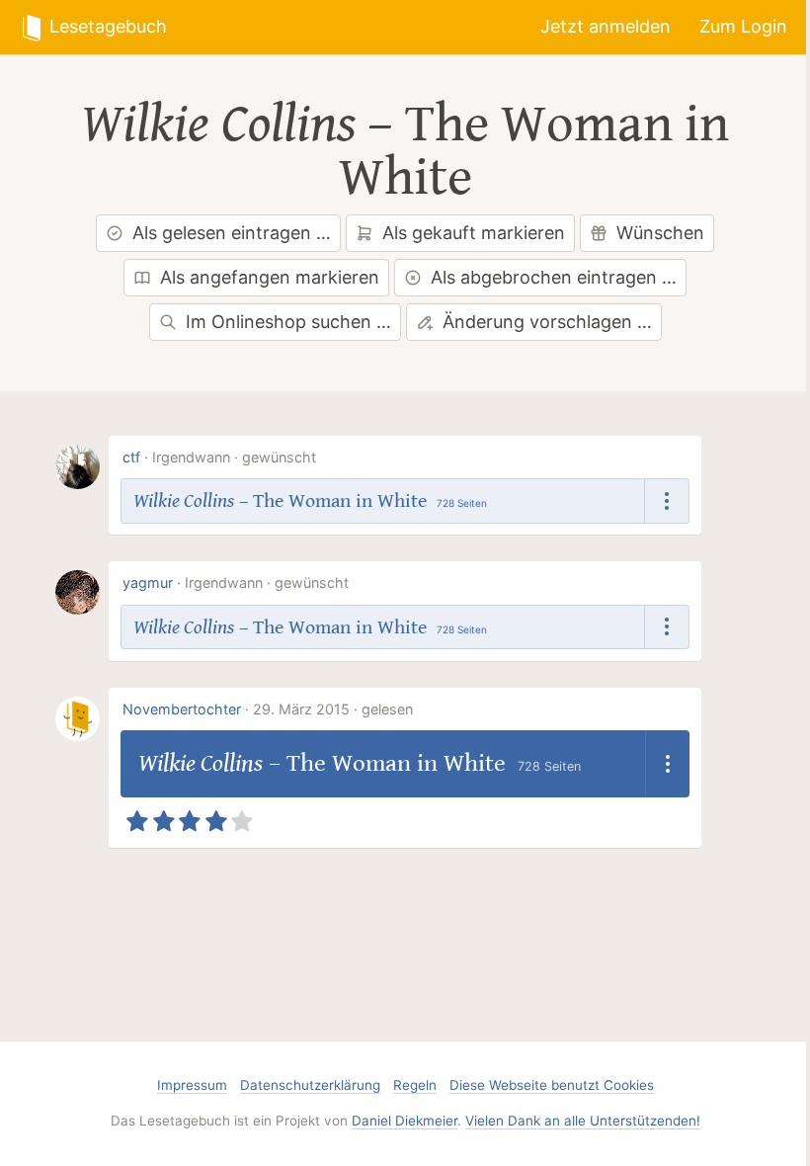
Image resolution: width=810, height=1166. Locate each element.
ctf (131, 457)
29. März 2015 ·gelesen (333, 709)
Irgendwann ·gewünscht (234, 457)
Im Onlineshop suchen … (288, 321)
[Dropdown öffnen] (667, 500)
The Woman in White (534, 151)
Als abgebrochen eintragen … (554, 277)
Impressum (192, 1085)
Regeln (415, 1085)
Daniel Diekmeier (404, 1120)
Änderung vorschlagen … (547, 321)
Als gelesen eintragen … (231, 232)
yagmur (147, 582)
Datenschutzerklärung (310, 1085)
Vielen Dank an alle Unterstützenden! (582, 1120)
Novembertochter (181, 709)
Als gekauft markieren (473, 232)
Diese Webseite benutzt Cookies (551, 1085)
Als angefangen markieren (269, 277)
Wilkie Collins (218, 124)
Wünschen (660, 232)
